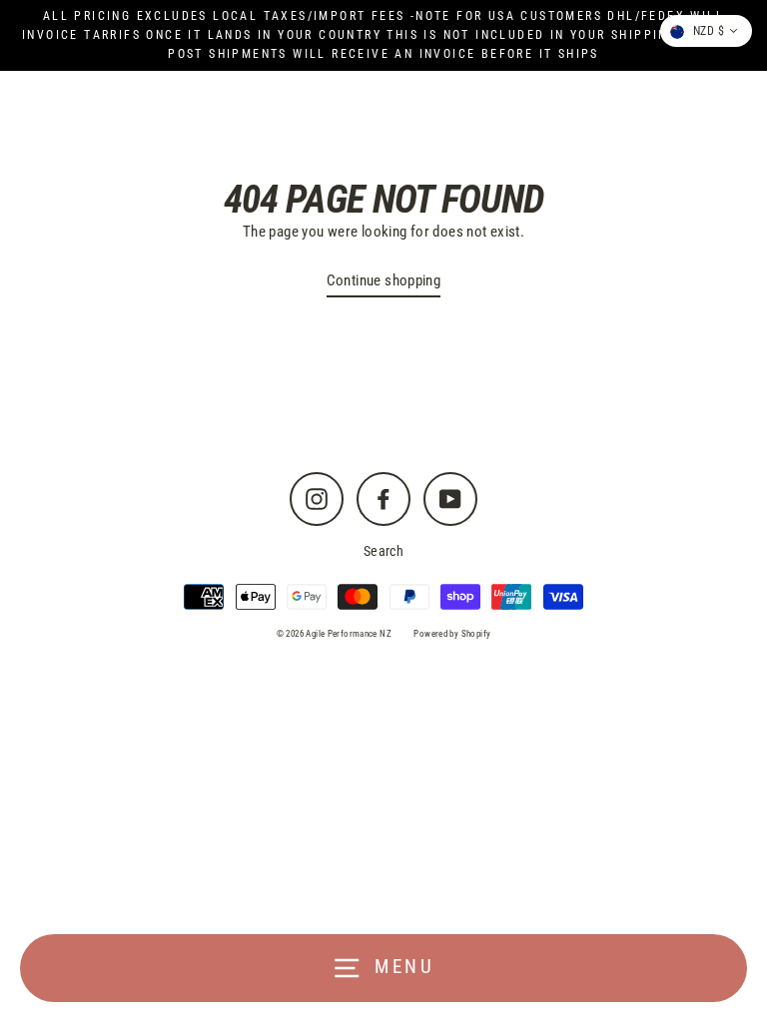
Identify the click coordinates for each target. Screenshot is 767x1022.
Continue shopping (384, 280)
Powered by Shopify (451, 634)
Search (383, 551)
